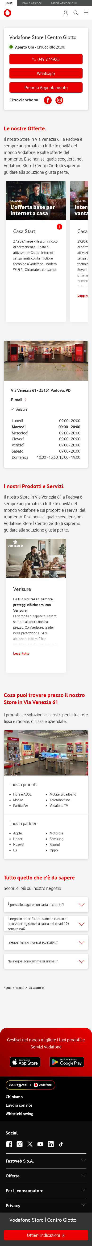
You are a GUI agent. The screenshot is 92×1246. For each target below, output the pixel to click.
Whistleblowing (19, 1113)
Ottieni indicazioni (43, 1235)
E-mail (17, 399)
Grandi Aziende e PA (64, 3)
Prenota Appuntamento (46, 87)
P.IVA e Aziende (32, 3)
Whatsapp (46, 73)
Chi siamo (14, 1096)
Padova (20, 987)
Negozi (7, 987)
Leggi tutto (21, 653)
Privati (9, 3)
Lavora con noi (19, 1105)
